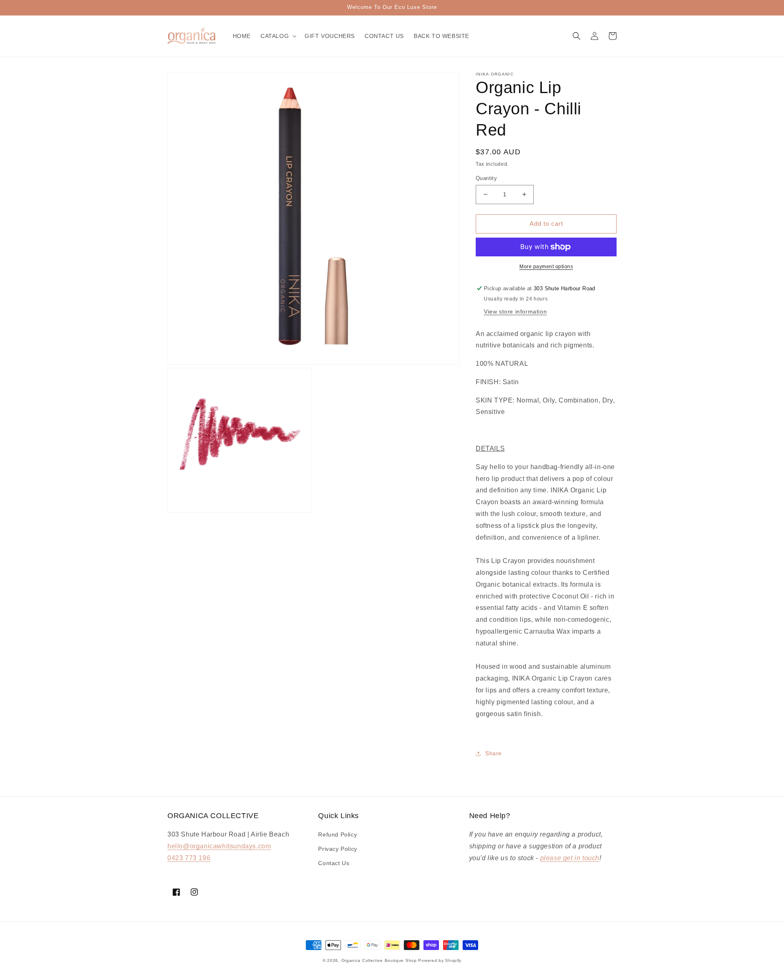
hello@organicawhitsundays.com (219, 846)
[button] (278, 35)
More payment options (546, 266)
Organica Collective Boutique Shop (379, 960)
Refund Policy (337, 834)
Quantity (486, 178)
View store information (515, 311)
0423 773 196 (188, 857)
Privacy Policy (337, 849)
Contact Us (333, 863)
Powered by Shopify (439, 960)
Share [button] (493, 753)
